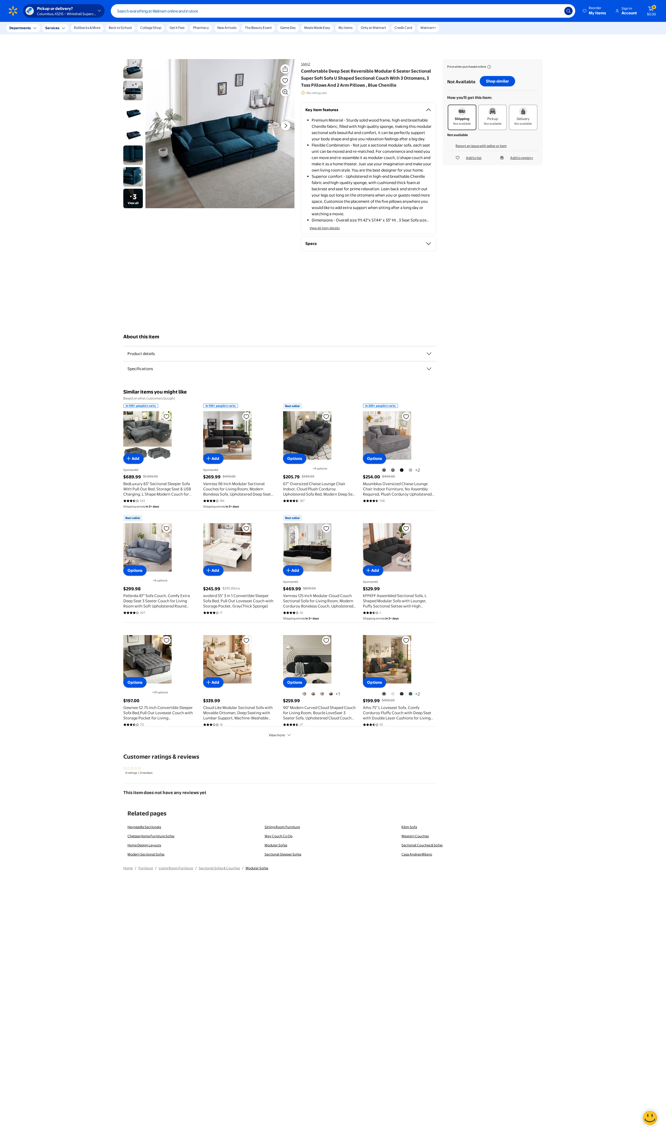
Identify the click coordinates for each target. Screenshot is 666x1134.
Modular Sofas (276, 845)
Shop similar (497, 81)
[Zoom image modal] (285, 92)
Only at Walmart (373, 28)
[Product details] (429, 354)
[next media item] (285, 125)
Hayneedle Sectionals (144, 827)
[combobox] (343, 11)
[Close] (96, 28)
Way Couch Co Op (278, 836)
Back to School (120, 28)
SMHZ (305, 64)
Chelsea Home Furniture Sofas (150, 836)
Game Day (288, 28)
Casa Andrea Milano (416, 854)
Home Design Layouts (144, 845)
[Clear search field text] (556, 11)
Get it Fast (177, 28)
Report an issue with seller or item (481, 146)
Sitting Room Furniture (282, 827)
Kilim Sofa (409, 827)
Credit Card (403, 28)
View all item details (325, 228)
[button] (594, 11)
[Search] (568, 11)
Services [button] (52, 28)
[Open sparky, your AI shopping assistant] (650, 1118)
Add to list (474, 158)
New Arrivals (226, 28)
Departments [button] (20, 28)
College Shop (150, 28)
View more (277, 735)
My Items (345, 28)
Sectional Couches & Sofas (422, 845)
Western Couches (415, 836)
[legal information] (489, 67)
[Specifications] (429, 369)
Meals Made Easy (317, 28)
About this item (141, 337)
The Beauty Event (258, 28)
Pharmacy (201, 28)
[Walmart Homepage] (13, 11)
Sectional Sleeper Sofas (283, 854)
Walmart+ (428, 28)
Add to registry (521, 158)
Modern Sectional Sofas (145, 854)
